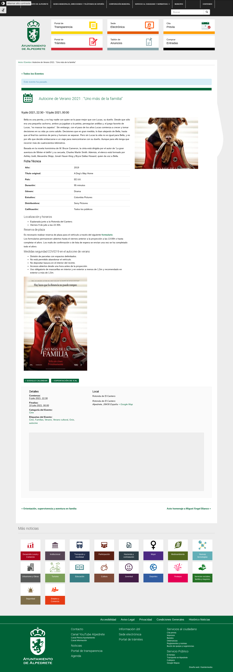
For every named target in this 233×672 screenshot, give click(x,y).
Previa (171, 25)
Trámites (59, 41)
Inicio (20, 62)
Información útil (129, 629)
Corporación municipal (119, 4)
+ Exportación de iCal (65, 381)
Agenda (76, 656)
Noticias (76, 645)
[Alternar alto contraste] (3, 3)
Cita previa (171, 633)
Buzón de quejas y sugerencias (180, 646)
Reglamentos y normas (177, 643)
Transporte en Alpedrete (177, 657)
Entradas (172, 41)
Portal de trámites (131, 639)
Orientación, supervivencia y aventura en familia (48, 508)
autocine (33, 423)
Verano (48, 419)
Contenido (207, 4)
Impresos (171, 635)
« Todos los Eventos (32, 73)
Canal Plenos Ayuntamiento (83, 638)
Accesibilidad (108, 619)
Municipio (179, 4)
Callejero (171, 660)
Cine (31, 412)
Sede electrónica (130, 634)
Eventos (27, 62)
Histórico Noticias (199, 619)
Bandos (170, 638)
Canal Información (79, 640)
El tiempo (171, 655)
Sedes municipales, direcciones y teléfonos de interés (78, 4)
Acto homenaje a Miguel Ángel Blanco (189, 508)
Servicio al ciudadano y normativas (151, 4)
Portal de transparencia (86, 651)
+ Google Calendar (36, 381)
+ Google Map (126, 404)
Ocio (71, 419)
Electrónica (117, 25)
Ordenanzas (172, 641)
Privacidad (145, 619)
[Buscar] (207, 12)
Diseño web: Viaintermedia (200, 667)
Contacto (77, 629)
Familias (39, 419)
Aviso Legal (128, 619)
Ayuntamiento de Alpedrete (35, 4)
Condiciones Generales (170, 619)
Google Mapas (173, 663)
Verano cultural (60, 419)
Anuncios (116, 41)
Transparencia (63, 25)
